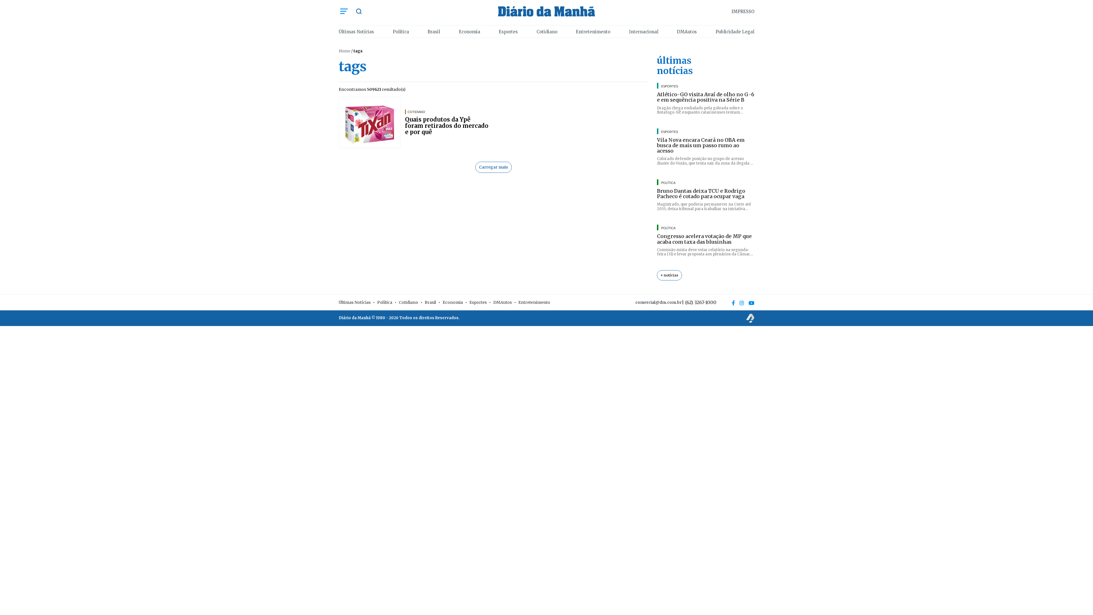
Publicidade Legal (735, 31)
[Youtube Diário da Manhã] (751, 303)
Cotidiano (547, 31)
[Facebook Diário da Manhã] (733, 303)
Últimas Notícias (356, 31)
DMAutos (687, 31)
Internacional (643, 31)
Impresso (743, 11)
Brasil (434, 31)
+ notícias (669, 275)
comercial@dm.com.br (658, 302)
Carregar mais (493, 167)
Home (344, 51)
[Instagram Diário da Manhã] (741, 303)
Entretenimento (593, 31)
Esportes (508, 31)
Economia (469, 31)
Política (401, 31)
